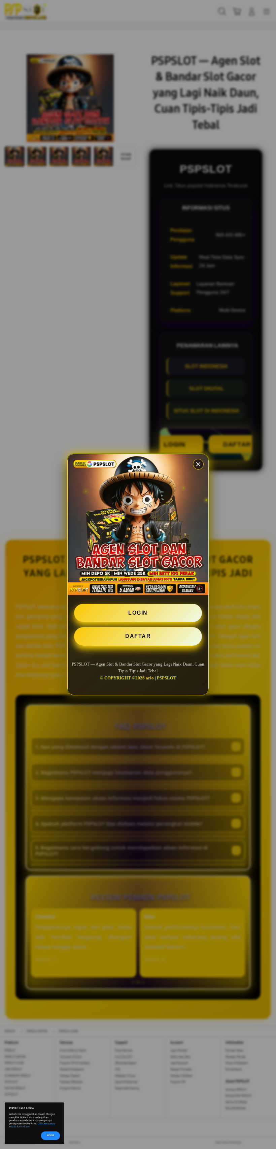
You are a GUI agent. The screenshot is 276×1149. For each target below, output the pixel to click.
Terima (50, 1135)
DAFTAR (138, 636)
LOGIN (138, 613)
